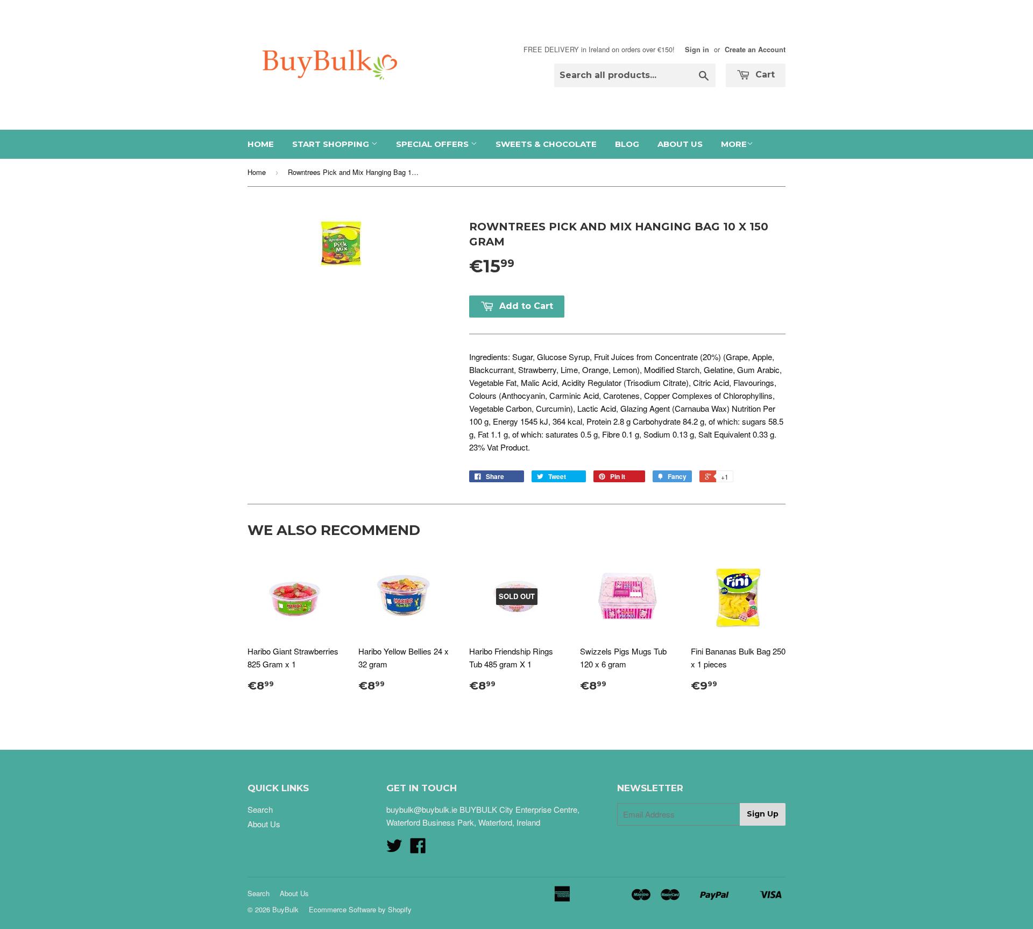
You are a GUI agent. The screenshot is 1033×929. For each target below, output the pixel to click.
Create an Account (755, 49)
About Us (680, 144)
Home (260, 144)
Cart (764, 74)
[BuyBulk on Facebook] (418, 848)
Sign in (697, 49)
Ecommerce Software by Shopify (360, 909)
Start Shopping (331, 144)
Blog (627, 144)
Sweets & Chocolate (546, 144)
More (734, 144)
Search (260, 809)
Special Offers (433, 144)
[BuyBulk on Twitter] (394, 848)
